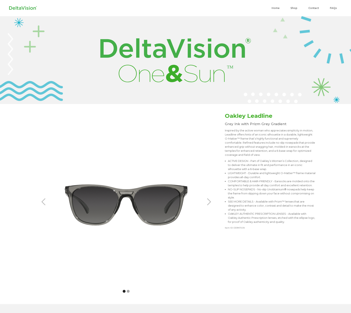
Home (276, 8)
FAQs (333, 8)
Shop (293, 8)
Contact (313, 8)
